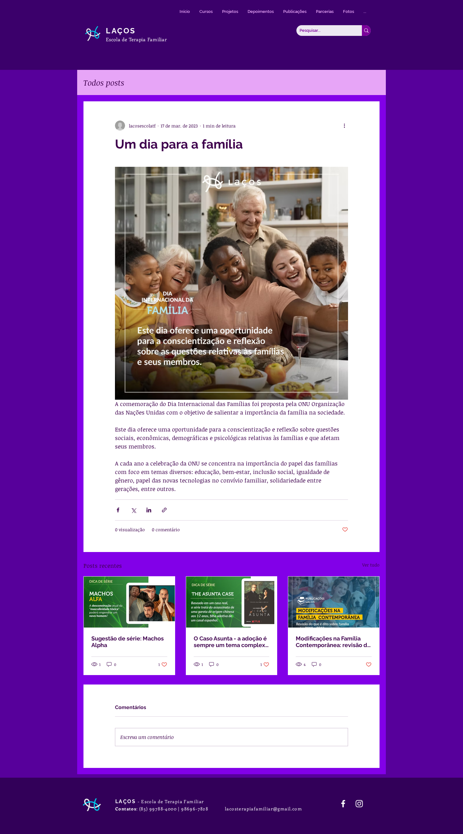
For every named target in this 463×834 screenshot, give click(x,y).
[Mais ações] (344, 125)
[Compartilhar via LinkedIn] (149, 510)
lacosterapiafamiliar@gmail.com (263, 809)
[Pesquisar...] (366, 30)
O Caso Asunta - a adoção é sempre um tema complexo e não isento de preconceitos (231, 641)
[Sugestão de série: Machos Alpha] (129, 602)
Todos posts (103, 82)
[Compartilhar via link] (164, 510)
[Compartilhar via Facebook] (118, 510)
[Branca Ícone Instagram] (359, 804)
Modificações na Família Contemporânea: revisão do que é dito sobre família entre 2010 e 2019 (333, 641)
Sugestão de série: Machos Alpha (127, 641)
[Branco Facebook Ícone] (343, 804)
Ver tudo (371, 565)
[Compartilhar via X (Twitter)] (133, 510)
